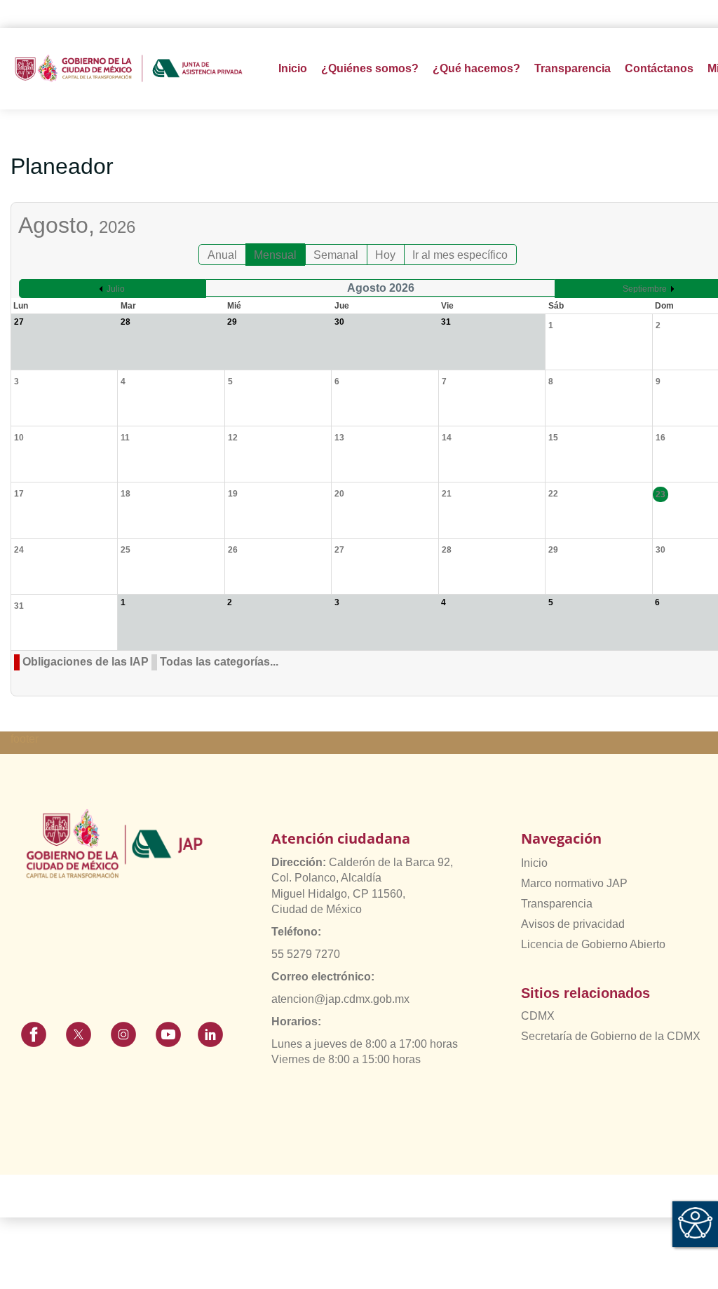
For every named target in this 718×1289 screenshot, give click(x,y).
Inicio (292, 68)
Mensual (275, 255)
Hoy (385, 255)
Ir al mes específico (460, 255)
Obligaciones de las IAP (85, 662)
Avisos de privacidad (573, 924)
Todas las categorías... (219, 662)
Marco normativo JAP (574, 883)
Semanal (335, 255)
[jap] (129, 68)
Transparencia (556, 904)
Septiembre (645, 289)
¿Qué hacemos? (476, 68)
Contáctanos (659, 68)
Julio (116, 289)
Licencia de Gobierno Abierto (593, 944)
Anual (222, 255)
